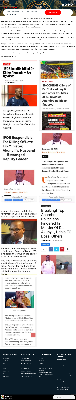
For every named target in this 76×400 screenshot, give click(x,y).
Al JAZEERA (6, 358)
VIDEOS (41, 358)
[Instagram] (71, 4)
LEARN (41, 363)
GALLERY (41, 360)
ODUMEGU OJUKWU (26, 376)
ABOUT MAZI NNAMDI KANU (29, 373)
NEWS (22, 11)
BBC (4, 363)
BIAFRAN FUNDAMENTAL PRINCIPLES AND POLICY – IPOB (46, 374)
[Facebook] (62, 4)
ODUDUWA (6, 371)
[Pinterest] (68, 4)
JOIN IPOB (54, 12)
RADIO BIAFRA (25, 368)
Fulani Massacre (12, 14)
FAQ (28, 11)
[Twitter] (65, 4)
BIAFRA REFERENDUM (27, 360)
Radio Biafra (15, 11)
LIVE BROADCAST (26, 371)
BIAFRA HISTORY (25, 358)
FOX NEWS (6, 376)
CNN (4, 368)
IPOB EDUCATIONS (26, 366)
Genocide (34, 11)
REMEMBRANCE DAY (26, 363)
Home (8, 11)
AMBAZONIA (6, 360)
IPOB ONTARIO (10, 8)
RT (4, 373)
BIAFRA (5, 366)
